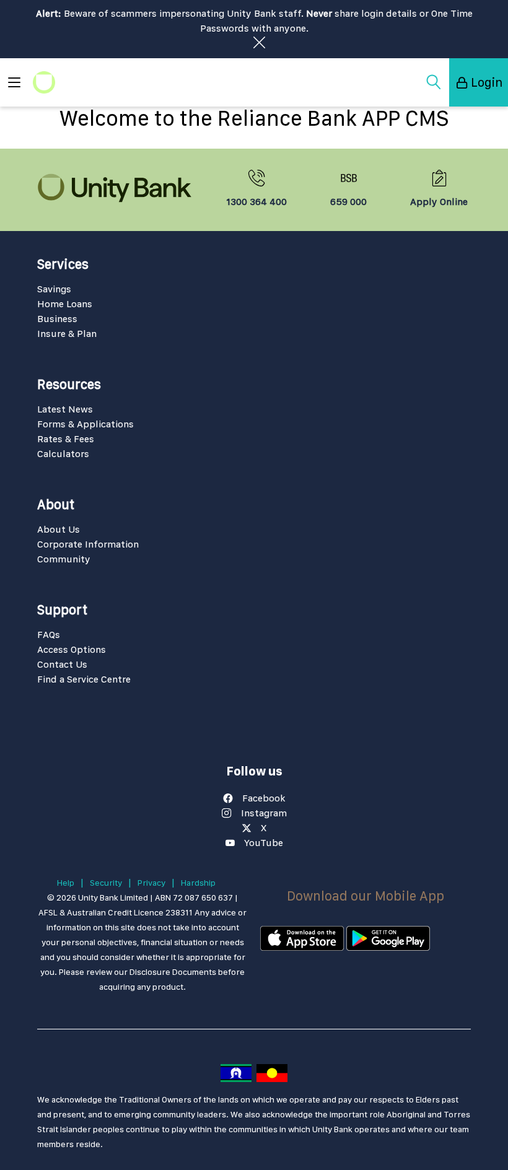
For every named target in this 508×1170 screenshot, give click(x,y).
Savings (54, 289)
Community (63, 559)
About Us (58, 529)
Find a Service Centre (84, 679)
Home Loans (64, 304)
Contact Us (62, 664)
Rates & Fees (65, 439)
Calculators (63, 454)
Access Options (71, 649)
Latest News (65, 409)
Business (57, 319)
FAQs (48, 634)
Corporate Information (88, 544)
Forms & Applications (85, 424)
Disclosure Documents (172, 972)
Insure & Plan (67, 333)
